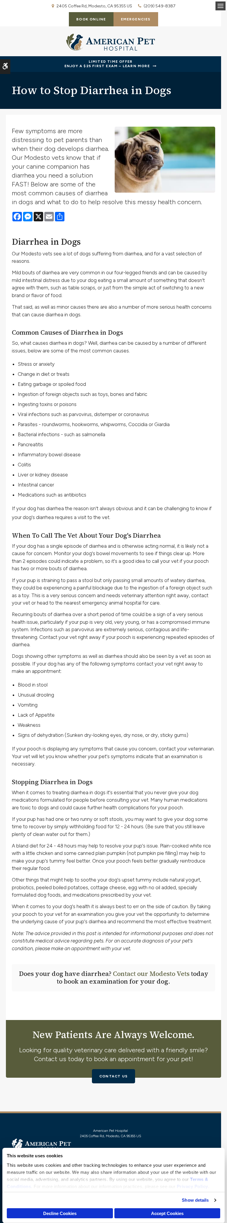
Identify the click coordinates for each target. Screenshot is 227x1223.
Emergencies (136, 19)
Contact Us (113, 1076)
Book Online (91, 19)
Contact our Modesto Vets (151, 973)
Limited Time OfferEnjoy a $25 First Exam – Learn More (107, 63)
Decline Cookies (60, 1213)
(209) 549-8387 (160, 6)
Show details (195, 1200)
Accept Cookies (167, 1213)
